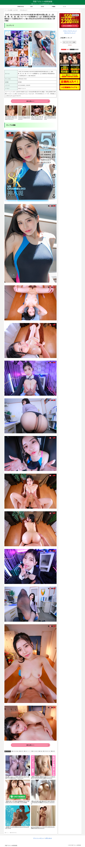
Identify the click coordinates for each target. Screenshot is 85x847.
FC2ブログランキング (69, 33)
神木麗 (53, 751)
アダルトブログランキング (70, 31)
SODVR (22, 751)
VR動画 (41, 751)
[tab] (61, 42)
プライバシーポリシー (38, 838)
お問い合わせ (48, 838)
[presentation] (61, 42)
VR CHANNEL (35, 751)
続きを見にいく (30, 101)
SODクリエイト (28, 751)
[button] (80, 10)
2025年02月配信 (16, 751)
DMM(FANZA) (8, 751)
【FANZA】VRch (47, 751)
